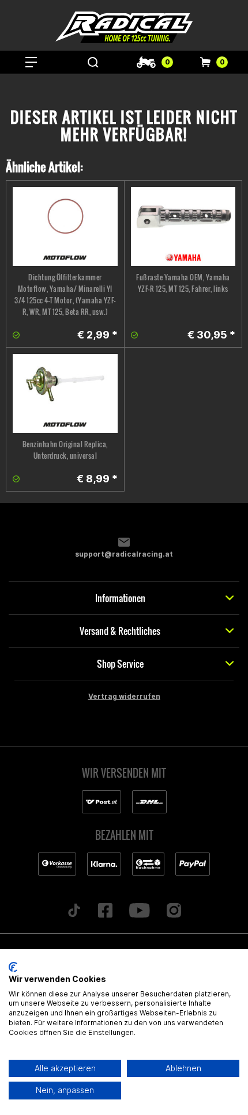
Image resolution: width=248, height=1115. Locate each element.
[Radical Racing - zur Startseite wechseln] (124, 27)
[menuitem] (31, 62)
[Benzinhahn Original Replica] (65, 393)
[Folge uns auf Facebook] (105, 911)
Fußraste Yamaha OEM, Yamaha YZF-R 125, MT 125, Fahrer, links (183, 283)
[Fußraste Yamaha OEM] (183, 226)
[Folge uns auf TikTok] (74, 911)
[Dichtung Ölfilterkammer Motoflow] (65, 226)
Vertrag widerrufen (124, 696)
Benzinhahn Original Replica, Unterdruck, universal (65, 450)
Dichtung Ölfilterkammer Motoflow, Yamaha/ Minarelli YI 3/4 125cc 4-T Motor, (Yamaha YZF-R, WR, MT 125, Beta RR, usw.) (65, 294)
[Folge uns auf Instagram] (173, 911)
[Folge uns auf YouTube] (140, 911)
